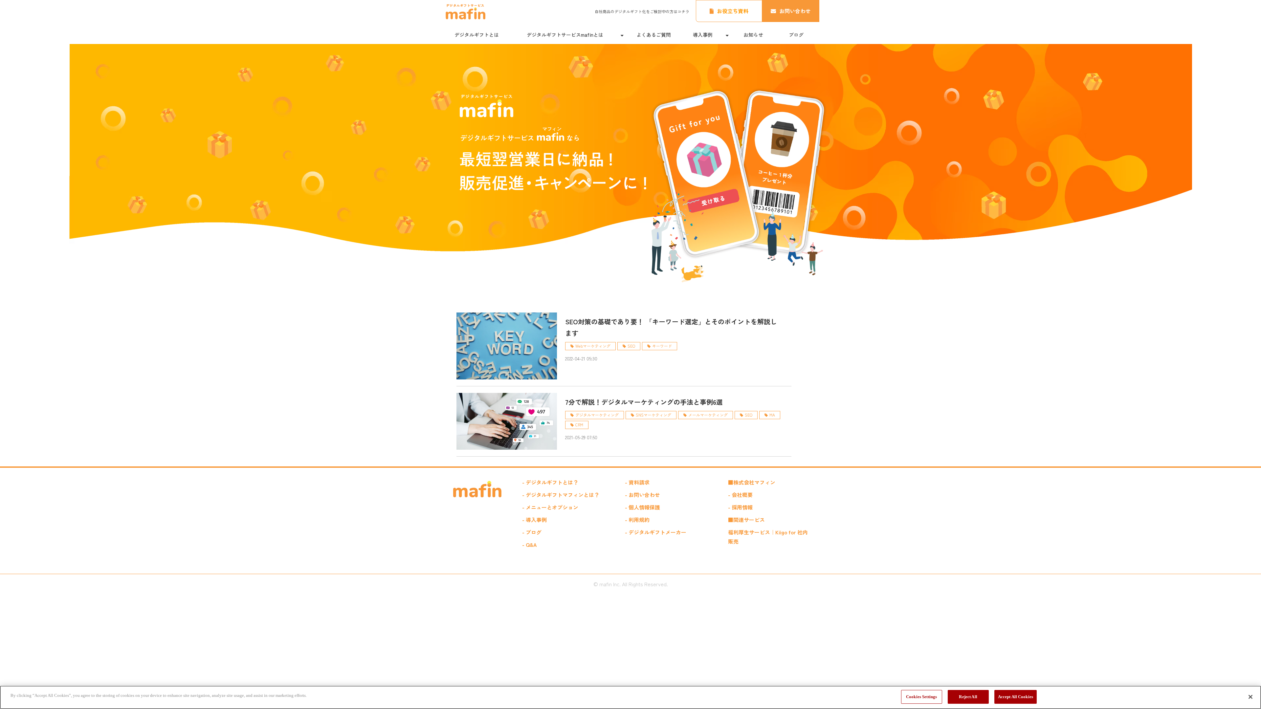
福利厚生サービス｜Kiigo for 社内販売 (768, 536)
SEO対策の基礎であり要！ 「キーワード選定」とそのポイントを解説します (671, 327)
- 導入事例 (534, 520)
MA (772, 415)
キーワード (662, 346)
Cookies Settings (921, 696)
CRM (579, 424)
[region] (630, 697)
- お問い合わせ (642, 495)
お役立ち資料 (732, 11)
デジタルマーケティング (597, 415)
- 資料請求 (637, 482)
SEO (631, 346)
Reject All (968, 696)
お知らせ (753, 34)
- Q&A (529, 544)
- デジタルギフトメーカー (655, 532)
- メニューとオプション (550, 507)
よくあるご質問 (653, 34)
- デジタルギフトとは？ (550, 482)
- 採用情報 (740, 507)
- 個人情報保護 (642, 507)
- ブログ (532, 532)
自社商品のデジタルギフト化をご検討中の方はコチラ (642, 11)
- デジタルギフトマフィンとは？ (560, 495)
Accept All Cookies (1015, 696)
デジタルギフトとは (476, 34)
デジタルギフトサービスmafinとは (565, 34)
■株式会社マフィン (751, 482)
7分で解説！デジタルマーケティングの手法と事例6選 (644, 402)
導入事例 (703, 34)
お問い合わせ (795, 11)
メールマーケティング (708, 415)
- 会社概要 (740, 495)
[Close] (1250, 697)
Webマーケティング (592, 346)
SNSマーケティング (653, 415)
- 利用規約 (637, 520)
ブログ (796, 34)
